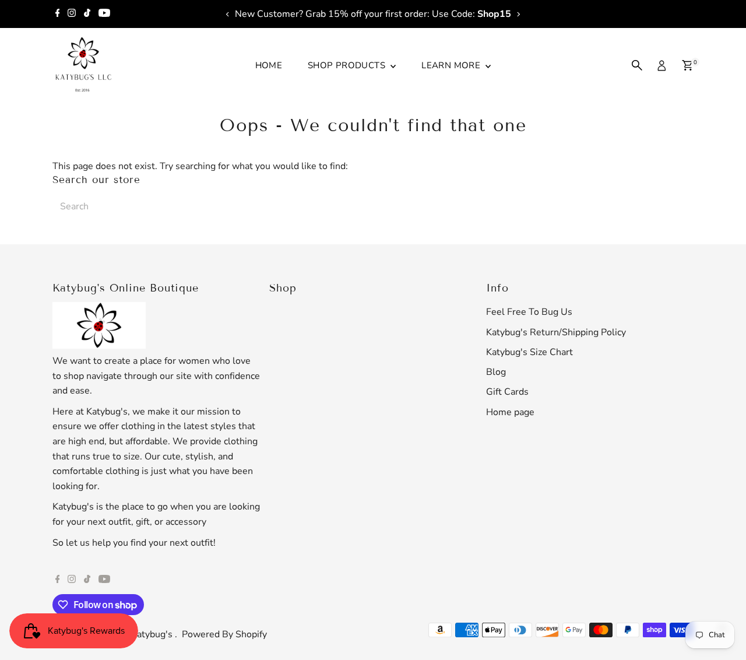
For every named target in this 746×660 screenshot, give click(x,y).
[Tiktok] (87, 14)
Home (269, 65)
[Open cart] (687, 65)
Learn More (452, 65)
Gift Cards (507, 391)
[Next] (518, 14)
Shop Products (348, 65)
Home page (510, 412)
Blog (496, 372)
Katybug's (153, 634)
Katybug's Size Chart (529, 352)
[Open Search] (637, 65)
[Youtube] (104, 14)
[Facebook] (57, 14)
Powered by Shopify (224, 634)
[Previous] (228, 14)
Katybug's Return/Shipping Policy (556, 332)
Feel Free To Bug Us (529, 312)
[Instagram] (72, 14)
